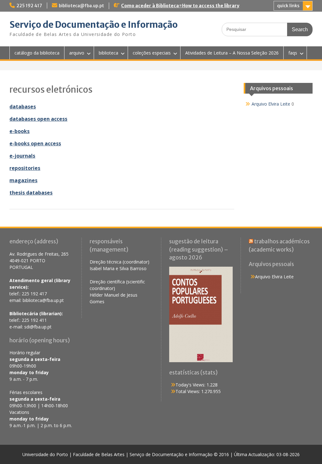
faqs (292, 53)
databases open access (38, 118)
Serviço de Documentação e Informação (93, 24)
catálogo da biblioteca (36, 53)
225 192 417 (29, 6)
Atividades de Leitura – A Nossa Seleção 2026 (232, 53)
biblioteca (108, 53)
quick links (288, 6)
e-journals (22, 155)
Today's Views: (191, 385)
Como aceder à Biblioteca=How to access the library (180, 6)
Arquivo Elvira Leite (271, 104)
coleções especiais (152, 53)
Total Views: (188, 391)
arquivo (76, 53)
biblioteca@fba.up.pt (81, 6)
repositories (24, 168)
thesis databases (31, 192)
